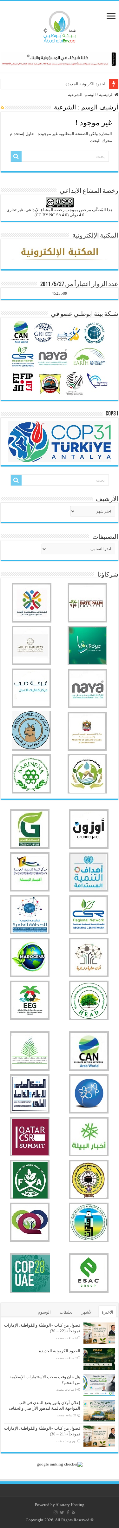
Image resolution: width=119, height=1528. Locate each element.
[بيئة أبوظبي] (60, 25)
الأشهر (87, 1312)
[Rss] (73, 1512)
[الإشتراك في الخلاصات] (2, 107)
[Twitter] (62, 1512)
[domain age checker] (60, 1463)
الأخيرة (107, 1312)
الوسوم (44, 1312)
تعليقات (66, 1312)
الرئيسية (107, 94)
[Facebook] (68, 1512)
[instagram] (55, 1512)
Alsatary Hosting (70, 1504)
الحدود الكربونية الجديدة (86, 84)
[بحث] (16, 156)
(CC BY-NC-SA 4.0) (52, 214)
